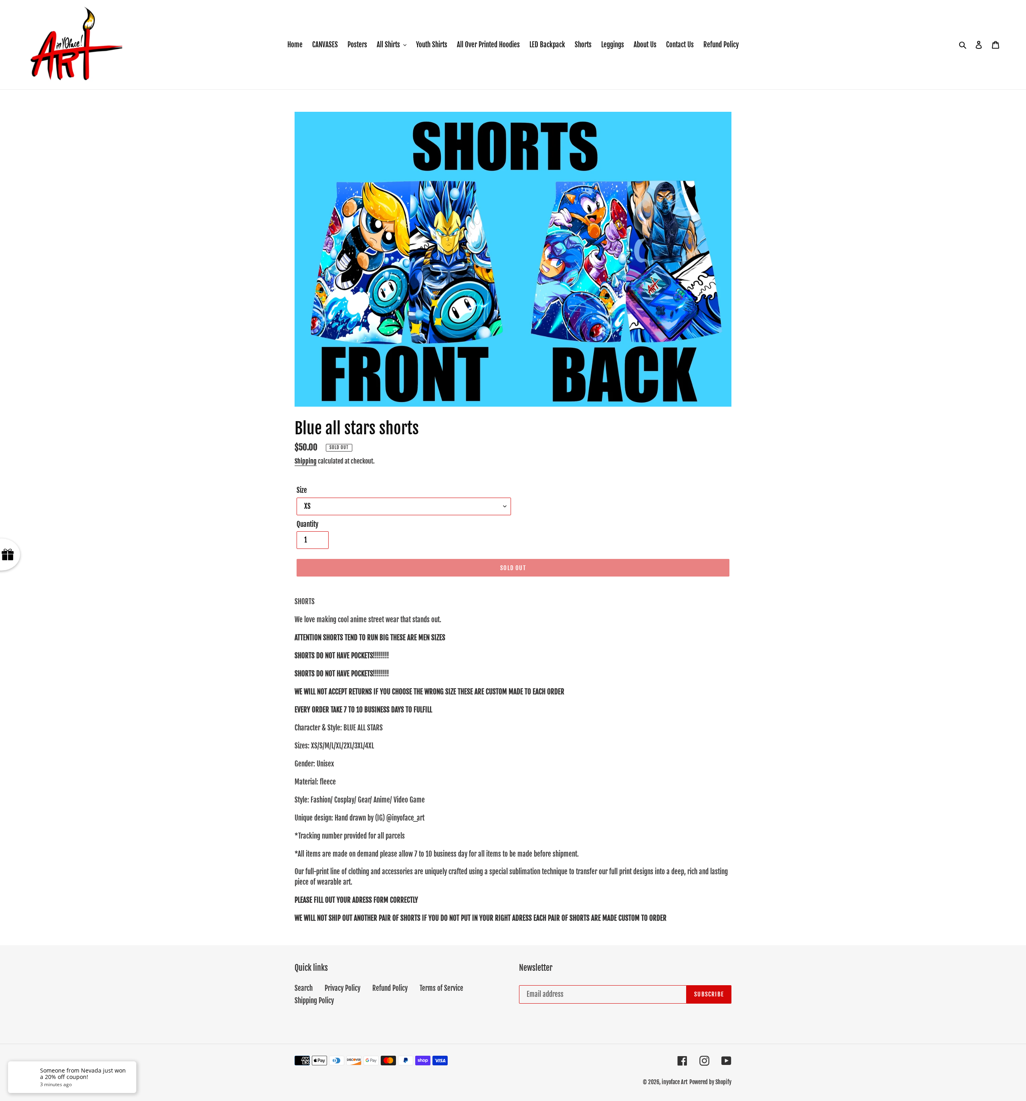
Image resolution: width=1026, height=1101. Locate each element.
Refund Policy (390, 988)
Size (302, 490)
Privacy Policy (342, 988)
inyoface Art (675, 1082)
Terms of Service (441, 988)
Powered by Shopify (710, 1082)
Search (304, 988)
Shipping (306, 461)
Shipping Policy (314, 1000)
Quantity (307, 524)
